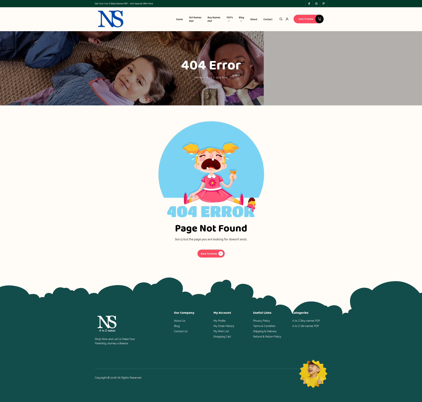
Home (198, 77)
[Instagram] (316, 3)
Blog (209, 77)
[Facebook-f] (309, 3)
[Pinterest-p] (323, 3)
